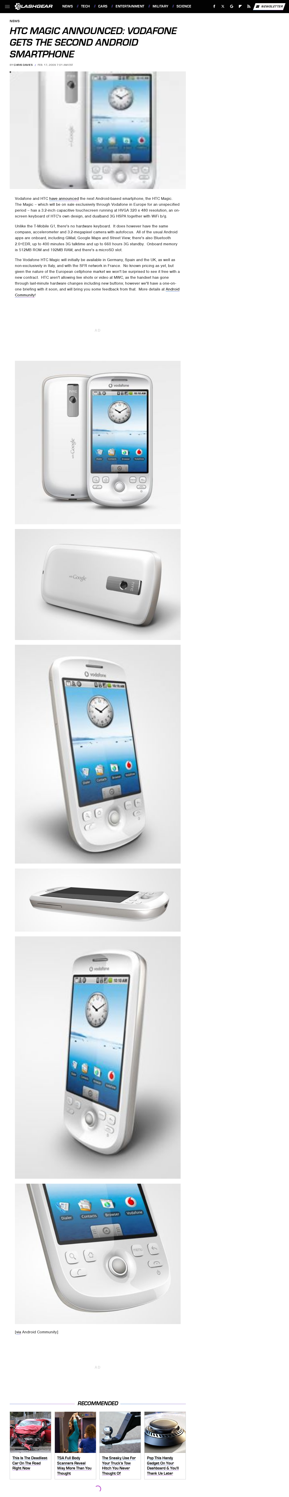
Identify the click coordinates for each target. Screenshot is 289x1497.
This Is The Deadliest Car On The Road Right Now (29, 1463)
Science (184, 6)
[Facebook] (214, 6)
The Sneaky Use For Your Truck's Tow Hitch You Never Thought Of (119, 1466)
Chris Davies (23, 64)
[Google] (231, 6)
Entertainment (130, 6)
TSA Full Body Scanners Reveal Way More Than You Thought (74, 1466)
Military (160, 6)
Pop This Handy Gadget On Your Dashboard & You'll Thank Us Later (163, 1466)
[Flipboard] (240, 6)
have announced (64, 198)
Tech (85, 6)
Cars (102, 6)
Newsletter (272, 6)
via (18, 1331)
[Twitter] (223, 6)
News (67, 6)
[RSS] (249, 6)
